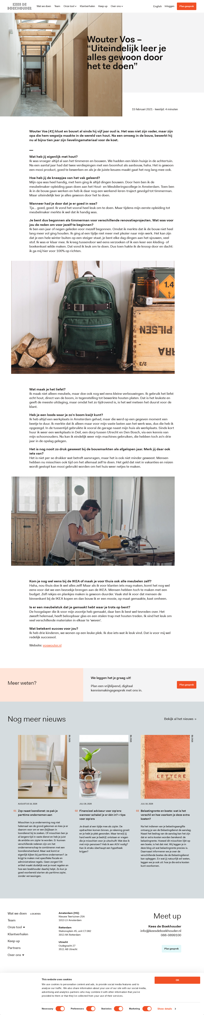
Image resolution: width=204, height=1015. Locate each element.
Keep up (102, 6)
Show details (164, 1008)
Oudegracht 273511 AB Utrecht (68, 947)
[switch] (90, 1008)
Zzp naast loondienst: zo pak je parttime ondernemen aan (38, 813)
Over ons (116, 6)
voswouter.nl (52, 645)
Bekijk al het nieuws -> (180, 719)
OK (177, 980)
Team (57, 6)
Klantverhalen (87, 6)
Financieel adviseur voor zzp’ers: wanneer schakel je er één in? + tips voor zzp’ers (102, 815)
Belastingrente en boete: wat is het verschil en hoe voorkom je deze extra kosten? (165, 815)
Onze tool (69, 6)
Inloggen (169, 6)
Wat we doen (44, 6)
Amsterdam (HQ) (69, 913)
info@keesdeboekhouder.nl (160, 931)
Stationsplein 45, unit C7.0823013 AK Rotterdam (75, 932)
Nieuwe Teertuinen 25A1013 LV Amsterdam (72, 918)
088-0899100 (171, 935)
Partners (14, 948)
